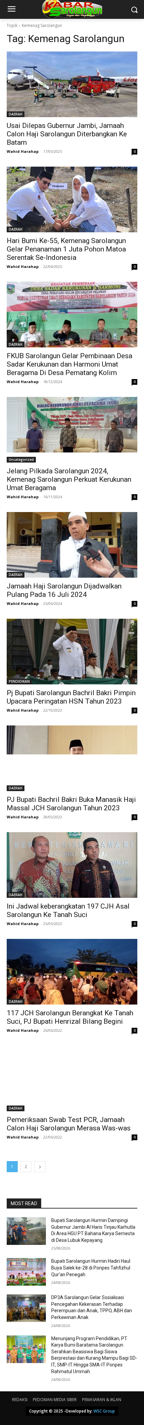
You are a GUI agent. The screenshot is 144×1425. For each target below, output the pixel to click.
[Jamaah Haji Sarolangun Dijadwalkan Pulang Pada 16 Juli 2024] (72, 545)
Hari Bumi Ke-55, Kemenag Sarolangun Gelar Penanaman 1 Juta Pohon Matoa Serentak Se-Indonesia (66, 249)
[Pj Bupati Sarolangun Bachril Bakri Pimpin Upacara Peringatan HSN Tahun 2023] (72, 651)
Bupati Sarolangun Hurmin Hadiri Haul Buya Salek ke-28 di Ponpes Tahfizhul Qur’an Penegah (90, 1267)
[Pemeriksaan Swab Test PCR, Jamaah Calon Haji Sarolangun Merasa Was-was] (72, 1078)
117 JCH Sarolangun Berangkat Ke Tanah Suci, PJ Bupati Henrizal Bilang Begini (70, 1017)
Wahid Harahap (23, 151)
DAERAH (15, 114)
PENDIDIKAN (19, 681)
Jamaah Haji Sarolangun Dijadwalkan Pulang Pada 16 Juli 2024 (64, 590)
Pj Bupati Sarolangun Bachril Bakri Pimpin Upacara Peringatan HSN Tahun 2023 (71, 697)
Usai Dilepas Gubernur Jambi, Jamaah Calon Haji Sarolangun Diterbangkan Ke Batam (67, 134)
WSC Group (104, 1411)
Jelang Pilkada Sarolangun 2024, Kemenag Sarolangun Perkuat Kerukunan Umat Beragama (69, 479)
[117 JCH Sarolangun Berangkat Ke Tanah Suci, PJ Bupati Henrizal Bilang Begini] (72, 972)
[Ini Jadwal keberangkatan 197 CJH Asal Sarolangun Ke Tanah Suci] (72, 865)
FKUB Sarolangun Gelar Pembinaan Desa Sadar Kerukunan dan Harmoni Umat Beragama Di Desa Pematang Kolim (69, 364)
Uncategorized (21, 459)
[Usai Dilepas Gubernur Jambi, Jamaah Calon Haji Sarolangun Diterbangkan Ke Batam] (72, 84)
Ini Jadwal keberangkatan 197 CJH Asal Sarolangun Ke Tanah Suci (68, 910)
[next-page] (40, 1166)
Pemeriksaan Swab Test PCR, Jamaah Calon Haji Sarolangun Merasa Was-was (69, 1124)
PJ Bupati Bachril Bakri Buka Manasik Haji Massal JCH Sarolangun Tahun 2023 (71, 803)
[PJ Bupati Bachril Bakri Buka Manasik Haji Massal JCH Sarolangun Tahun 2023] (72, 758)
